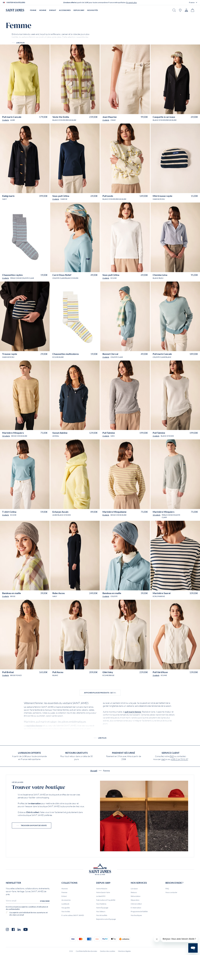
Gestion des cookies (107, 951)
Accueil (93, 771)
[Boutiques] (180, 10)
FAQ (172, 756)
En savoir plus (131, 2)
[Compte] (186, 10)
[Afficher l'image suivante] (45, 103)
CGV (71, 951)
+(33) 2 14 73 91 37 (179, 759)
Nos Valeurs (100, 911)
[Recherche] (174, 10)
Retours (134, 892)
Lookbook (65, 904)
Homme (64, 889)
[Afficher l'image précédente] (4, 103)
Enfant (64, 896)
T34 (106, 506)
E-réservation (136, 908)
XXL (27, 426)
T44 (24, 111)
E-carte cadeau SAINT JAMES (72, 915)
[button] (193, 2)
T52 (43, 111)
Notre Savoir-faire (103, 892)
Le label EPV (100, 896)
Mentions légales (124, 951)
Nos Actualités (101, 915)
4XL (36, 426)
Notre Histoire (101, 889)
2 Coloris (105, 120)
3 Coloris (5, 120)
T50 (38, 111)
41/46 (27, 269)
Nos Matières (101, 904)
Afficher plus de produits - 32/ (100, 693)
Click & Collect (136, 904)
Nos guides (65, 908)
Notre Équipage (102, 908)
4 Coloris (5, 515)
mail (163, 759)
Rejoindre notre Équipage (106, 919)
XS (12, 426)
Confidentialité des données (86, 951)
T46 (29, 111)
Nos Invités (65, 911)
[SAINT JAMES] (15, 10)
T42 (20, 111)
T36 (6, 111)
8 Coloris (105, 515)
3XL (32, 426)
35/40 (21, 269)
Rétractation (135, 896)
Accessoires (66, 900)
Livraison (134, 889)
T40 (15, 111)
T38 (11, 111)
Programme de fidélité (139, 911)
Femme (64, 892)
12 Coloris (6, 436)
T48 (33, 111)
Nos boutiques (136, 915)
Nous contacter (171, 892)
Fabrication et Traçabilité (105, 900)
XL (24, 426)
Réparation (135, 900)
